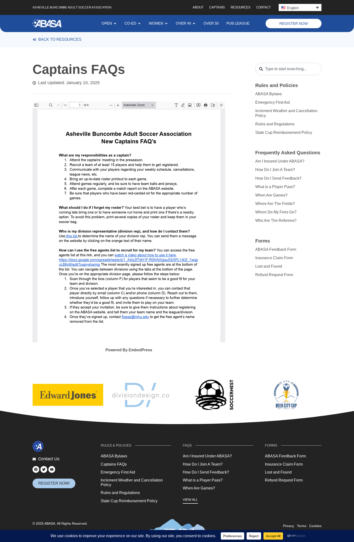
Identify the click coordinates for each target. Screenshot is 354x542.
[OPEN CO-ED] (139, 23)
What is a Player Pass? (275, 187)
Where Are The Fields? (275, 204)
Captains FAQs (114, 464)
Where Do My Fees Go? (275, 212)
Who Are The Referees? (275, 220)
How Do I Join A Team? (275, 170)
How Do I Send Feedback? (278, 178)
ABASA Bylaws (268, 94)
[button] (300, 7)
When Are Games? (271, 195)
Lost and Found (268, 266)
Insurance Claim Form (274, 258)
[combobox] (288, 69)
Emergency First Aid (272, 102)
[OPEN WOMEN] (166, 23)
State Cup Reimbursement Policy (283, 132)
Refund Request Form (274, 275)
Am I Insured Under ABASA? (279, 161)
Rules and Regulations (275, 124)
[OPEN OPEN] (115, 23)
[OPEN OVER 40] (194, 23)
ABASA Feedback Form (275, 249)
